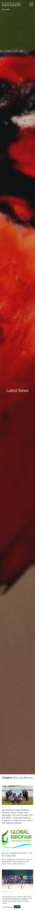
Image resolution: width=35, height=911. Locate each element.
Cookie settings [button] (7, 907)
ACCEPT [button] (17, 907)
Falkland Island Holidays (11, 4)
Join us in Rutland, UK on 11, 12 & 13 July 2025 (17, 854)
